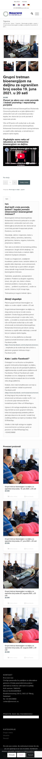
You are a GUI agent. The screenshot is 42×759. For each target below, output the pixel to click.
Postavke (31, 755)
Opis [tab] (6, 199)
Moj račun (17, 1)
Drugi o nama (8, 732)
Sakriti (21, 755)
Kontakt (24, 1)
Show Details (29, 496)
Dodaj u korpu (24, 182)
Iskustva (6, 735)
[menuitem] (17, 1)
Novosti (6, 738)
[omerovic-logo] (17, 14)
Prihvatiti (12, 755)
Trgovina (6, 21)
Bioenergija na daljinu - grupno (17, 189)
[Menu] (36, 14)
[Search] (31, 14)
